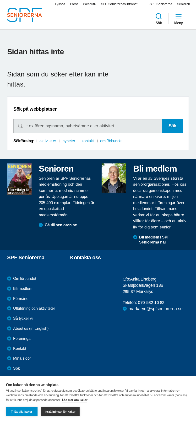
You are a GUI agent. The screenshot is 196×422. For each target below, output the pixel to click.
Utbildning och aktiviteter (34, 308)
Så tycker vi (23, 318)
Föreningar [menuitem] (22, 338)
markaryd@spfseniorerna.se (156, 308)
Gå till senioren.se (61, 225)
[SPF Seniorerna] (24, 15)
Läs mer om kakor (74, 400)
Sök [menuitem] (159, 23)
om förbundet (111, 141)
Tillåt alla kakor (21, 411)
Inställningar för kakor (60, 411)
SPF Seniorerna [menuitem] (160, 4)
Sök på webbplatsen (35, 109)
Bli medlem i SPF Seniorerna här (154, 239)
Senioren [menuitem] (183, 4)
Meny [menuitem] (178, 23)
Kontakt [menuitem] (19, 348)
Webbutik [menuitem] (89, 4)
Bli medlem (22, 289)
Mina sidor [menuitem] (22, 358)
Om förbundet (24, 278)
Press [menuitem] (74, 4)
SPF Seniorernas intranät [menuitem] (119, 4)
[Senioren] (19, 179)
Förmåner (21, 299)
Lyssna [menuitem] (60, 4)
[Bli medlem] (114, 178)
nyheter (68, 141)
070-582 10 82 (151, 302)
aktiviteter (47, 141)
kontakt (88, 141)
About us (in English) (31, 328)
